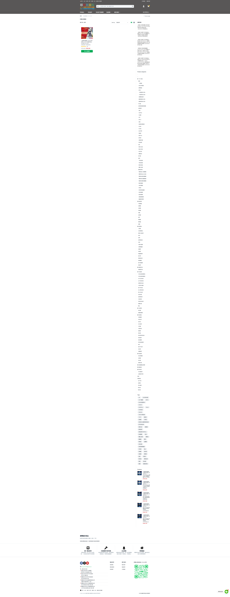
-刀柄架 (139, 228)
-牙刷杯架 (140, 328)
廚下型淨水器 (141, 424)
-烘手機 (139, 155)
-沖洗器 (139, 326)
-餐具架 (139, 265)
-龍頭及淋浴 (140, 169)
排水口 (140, 119)
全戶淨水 (139, 380)
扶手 (139, 117)
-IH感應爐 (140, 203)
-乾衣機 (139, 310)
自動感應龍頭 (141, 196)
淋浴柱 (140, 187)
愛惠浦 (146, 426)
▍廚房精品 (139, 226)
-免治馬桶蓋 (140, 355)
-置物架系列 (140, 258)
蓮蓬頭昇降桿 (141, 199)
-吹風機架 (140, 317)
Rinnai (147, 407)
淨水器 (140, 449)
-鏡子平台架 (140, 346)
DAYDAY (140, 404)
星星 (138, 376)
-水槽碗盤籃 (140, 246)
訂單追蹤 (123, 569)
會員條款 (111, 564)
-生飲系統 (140, 299)
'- (137, 76)
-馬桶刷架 (140, 351)
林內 (146, 434)
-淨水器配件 (140, 371)
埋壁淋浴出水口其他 (142, 174)
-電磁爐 (139, 219)
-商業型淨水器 (140, 283)
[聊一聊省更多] (88, 547)
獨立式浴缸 (141, 149)
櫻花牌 (140, 441)
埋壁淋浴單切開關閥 (142, 176)
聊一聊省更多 (88, 551)
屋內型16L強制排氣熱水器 (143, 422)
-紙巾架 (139, 255)
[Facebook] (81, 563)
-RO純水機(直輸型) (141, 276)
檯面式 (147, 436)
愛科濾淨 (140, 429)
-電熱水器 (140, 362)
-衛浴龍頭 (140, 339)
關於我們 (123, 564)
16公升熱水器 (145, 397)
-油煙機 (139, 205)
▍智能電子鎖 (139, 267)
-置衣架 (139, 333)
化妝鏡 (140, 115)
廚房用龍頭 (141, 183)
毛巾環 (140, 128)
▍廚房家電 (139, 201)
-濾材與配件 (140, 296)
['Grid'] (131, 23)
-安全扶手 (140, 319)
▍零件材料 (139, 369)
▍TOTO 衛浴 (140, 78)
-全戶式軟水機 (140, 280)
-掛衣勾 (139, 321)
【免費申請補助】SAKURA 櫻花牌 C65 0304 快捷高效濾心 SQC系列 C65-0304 (86, 42)
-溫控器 (139, 358)
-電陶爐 (139, 221)
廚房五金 (140, 426)
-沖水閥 (139, 103)
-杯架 (139, 242)
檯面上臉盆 (141, 167)
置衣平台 (140, 135)
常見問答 (111, 569)
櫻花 (145, 439)
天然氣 (145, 419)
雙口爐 (140, 458)
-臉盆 (139, 158)
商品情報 (108, 12)
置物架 (145, 453)
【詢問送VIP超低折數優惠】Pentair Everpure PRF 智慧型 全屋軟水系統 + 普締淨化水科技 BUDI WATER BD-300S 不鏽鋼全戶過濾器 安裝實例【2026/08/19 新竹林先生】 (143, 51)
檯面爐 (140, 439)
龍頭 (139, 463)
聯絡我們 (123, 567)
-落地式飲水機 (140, 301)
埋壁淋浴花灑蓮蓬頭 (142, 178)
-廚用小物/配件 (141, 233)
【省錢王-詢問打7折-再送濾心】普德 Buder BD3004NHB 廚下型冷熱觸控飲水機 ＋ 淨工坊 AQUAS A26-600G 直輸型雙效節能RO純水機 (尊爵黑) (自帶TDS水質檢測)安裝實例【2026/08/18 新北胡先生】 (143, 62)
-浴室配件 (140, 108)
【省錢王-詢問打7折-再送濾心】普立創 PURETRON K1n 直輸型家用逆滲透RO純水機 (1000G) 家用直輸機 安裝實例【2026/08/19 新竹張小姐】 (143, 42)
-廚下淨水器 (140, 287)
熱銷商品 (139, 378)
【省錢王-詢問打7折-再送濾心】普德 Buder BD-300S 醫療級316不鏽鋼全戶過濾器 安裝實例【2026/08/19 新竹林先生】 (143, 34)
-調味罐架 (140, 260)
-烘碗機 (139, 210)
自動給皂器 (141, 140)
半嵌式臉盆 (141, 162)
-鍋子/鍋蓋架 (140, 262)
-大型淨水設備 (140, 285)
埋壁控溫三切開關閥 (142, 171)
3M (139, 397)
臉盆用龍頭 (141, 194)
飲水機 (144, 461)
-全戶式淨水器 (140, 278)
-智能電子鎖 (140, 269)
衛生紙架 (140, 142)
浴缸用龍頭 (141, 185)
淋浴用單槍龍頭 (142, 446)
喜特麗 (140, 419)
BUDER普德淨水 (142, 402)
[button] (91, 1)
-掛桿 (139, 237)
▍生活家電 (139, 308)
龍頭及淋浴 (145, 463)
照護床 (140, 133)
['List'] (134, 23)
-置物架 (139, 330)
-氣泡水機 (140, 294)
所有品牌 (90, 12)
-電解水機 (140, 303)
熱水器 (139, 387)
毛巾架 (140, 126)
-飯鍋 (139, 224)
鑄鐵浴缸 (140, 153)
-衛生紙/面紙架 (141, 342)
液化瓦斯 (140, 444)
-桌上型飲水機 (140, 289)
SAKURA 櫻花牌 (142, 414)
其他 (139, 110)
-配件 (139, 217)
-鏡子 (139, 344)
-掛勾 (139, 235)
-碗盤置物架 (140, 253)
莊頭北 (144, 456)
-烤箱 (139, 212)
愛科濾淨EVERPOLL (142, 431)
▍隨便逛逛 (139, 367)
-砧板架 (139, 251)
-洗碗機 (139, 208)
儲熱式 (145, 417)
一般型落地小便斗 (142, 94)
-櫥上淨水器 (140, 292)
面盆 (139, 461)
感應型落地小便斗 (142, 101)
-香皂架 (139, 349)
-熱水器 (139, 360)
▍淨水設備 (139, 271)
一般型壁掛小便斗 (142, 92)
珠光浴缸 (140, 151)
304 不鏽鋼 (141, 399)
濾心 (145, 449)
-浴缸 (139, 144)
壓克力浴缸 (141, 146)
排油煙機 (140, 434)
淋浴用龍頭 (141, 192)
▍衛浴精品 (139, 314)
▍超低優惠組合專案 (141, 364)
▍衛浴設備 (139, 353)
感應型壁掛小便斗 (142, 99)
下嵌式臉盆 (141, 160)
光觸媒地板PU (141, 96)
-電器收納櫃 (140, 312)
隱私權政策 (112, 567)
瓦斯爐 (140, 453)
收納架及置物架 (142, 124)
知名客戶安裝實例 (100, 12)
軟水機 (139, 389)
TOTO (140, 417)
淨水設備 (139, 385)
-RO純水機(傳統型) (141, 274)
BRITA (147, 399)
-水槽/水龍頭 (140, 244)
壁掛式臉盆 (141, 165)
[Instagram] (84, 563)
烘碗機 (140, 451)
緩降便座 (140, 87)
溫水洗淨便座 (141, 85)
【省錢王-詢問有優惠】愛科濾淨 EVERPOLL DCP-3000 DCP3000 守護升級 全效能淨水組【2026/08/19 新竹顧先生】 (143, 27)
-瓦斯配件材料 (140, 373)
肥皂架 (140, 137)
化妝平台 (140, 112)
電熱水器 (146, 458)
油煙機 (145, 441)
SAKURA (140, 412)
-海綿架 (139, 249)
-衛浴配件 (140, 337)
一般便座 (140, 83)
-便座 (139, 81)
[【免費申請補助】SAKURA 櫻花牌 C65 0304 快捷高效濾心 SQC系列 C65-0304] (87, 32)
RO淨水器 (140, 409)
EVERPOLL (141, 407)
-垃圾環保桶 (140, 230)
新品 (139, 305)
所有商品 (82, 12)
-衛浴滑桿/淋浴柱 (141, 335)
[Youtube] (87, 563)
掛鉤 (139, 121)
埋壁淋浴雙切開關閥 (142, 180)
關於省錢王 (116, 12)
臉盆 (139, 456)
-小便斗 (139, 90)
